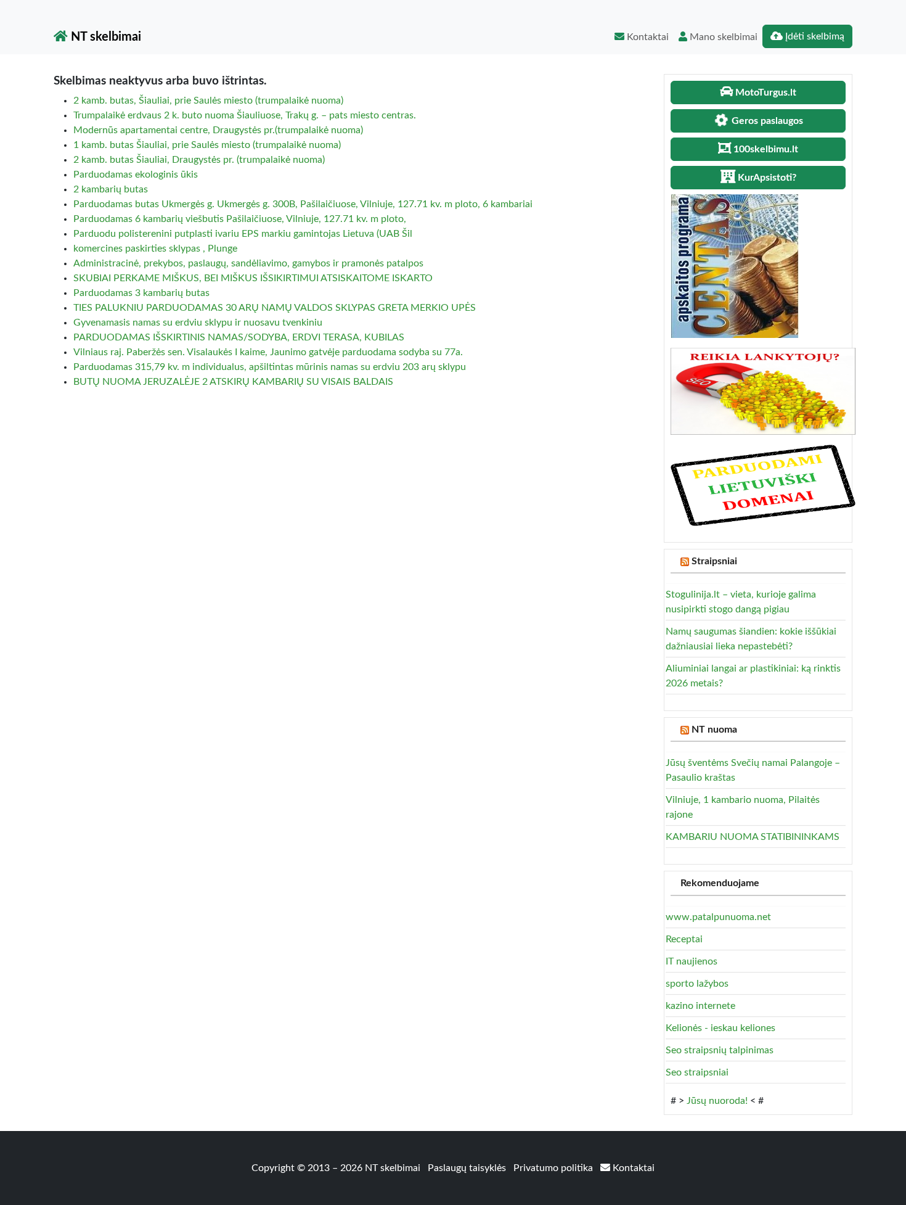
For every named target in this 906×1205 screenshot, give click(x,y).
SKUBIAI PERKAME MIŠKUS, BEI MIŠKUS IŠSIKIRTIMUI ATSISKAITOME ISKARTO (253, 278)
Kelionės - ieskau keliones (720, 1028)
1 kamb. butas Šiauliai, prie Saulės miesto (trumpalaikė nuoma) (207, 145)
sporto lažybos (697, 984)
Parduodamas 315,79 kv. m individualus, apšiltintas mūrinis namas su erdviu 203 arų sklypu (269, 367)
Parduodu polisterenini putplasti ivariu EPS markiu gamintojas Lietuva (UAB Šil (242, 234)
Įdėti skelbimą (813, 36)
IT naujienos (691, 961)
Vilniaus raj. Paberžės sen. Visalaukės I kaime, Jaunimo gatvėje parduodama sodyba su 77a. (268, 352)
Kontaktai (646, 37)
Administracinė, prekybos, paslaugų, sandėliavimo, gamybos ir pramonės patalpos (248, 263)
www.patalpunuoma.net (718, 917)
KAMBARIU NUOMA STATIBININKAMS (752, 837)
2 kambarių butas (110, 189)
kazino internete (700, 1006)
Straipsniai (714, 561)
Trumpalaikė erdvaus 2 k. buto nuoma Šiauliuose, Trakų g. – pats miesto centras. (244, 115)
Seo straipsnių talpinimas (719, 1050)
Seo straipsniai (697, 1072)
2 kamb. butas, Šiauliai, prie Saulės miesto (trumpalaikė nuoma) (208, 100)
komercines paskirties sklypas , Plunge (155, 248)
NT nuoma (714, 729)
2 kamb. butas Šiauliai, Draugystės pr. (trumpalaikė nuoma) (199, 160)
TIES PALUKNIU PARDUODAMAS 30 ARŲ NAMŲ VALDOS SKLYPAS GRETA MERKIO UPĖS (274, 308)
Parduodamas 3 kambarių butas (141, 293)
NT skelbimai (104, 37)
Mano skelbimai (722, 37)
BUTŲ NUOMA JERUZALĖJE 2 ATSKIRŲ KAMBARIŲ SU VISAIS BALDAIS (233, 382)
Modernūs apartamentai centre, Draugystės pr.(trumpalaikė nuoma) (218, 130)
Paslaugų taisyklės (468, 1168)
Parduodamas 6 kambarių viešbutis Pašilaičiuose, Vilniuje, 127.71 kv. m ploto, (239, 219)
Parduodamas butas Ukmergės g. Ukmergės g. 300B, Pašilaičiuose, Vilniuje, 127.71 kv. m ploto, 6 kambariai (303, 204)
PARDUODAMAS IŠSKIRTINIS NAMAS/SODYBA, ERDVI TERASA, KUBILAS (238, 337)
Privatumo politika (554, 1168)
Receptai (684, 939)
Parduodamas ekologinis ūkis (135, 174)
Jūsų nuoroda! (717, 1101)
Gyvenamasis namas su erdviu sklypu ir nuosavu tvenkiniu (197, 322)
